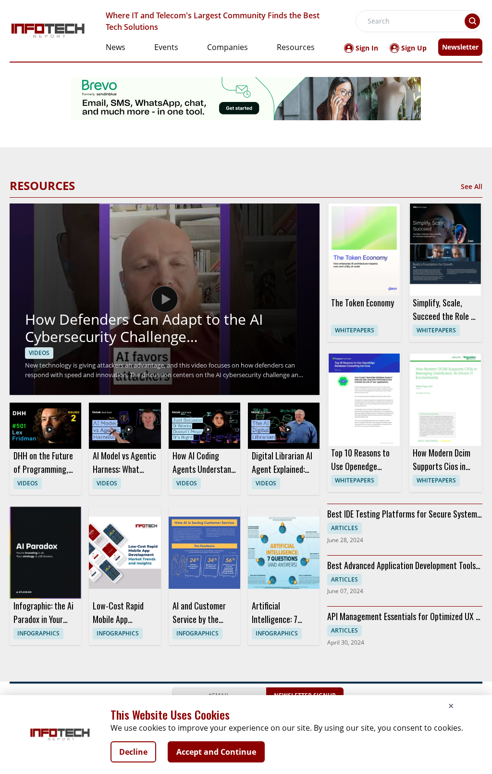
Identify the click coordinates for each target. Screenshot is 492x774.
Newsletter (460, 46)
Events (166, 47)
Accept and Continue (216, 752)
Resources (296, 47)
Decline (133, 752)
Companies (227, 47)
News (115, 47)
